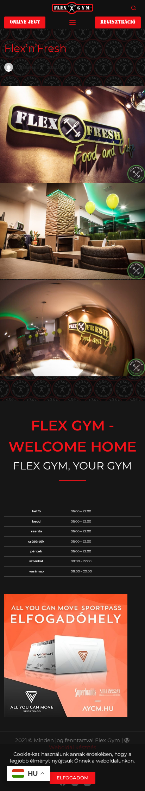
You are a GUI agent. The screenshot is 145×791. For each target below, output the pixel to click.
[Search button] (133, 8)
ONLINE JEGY (25, 22)
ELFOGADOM (72, 777)
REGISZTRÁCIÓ (117, 22)
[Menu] (72, 22)
